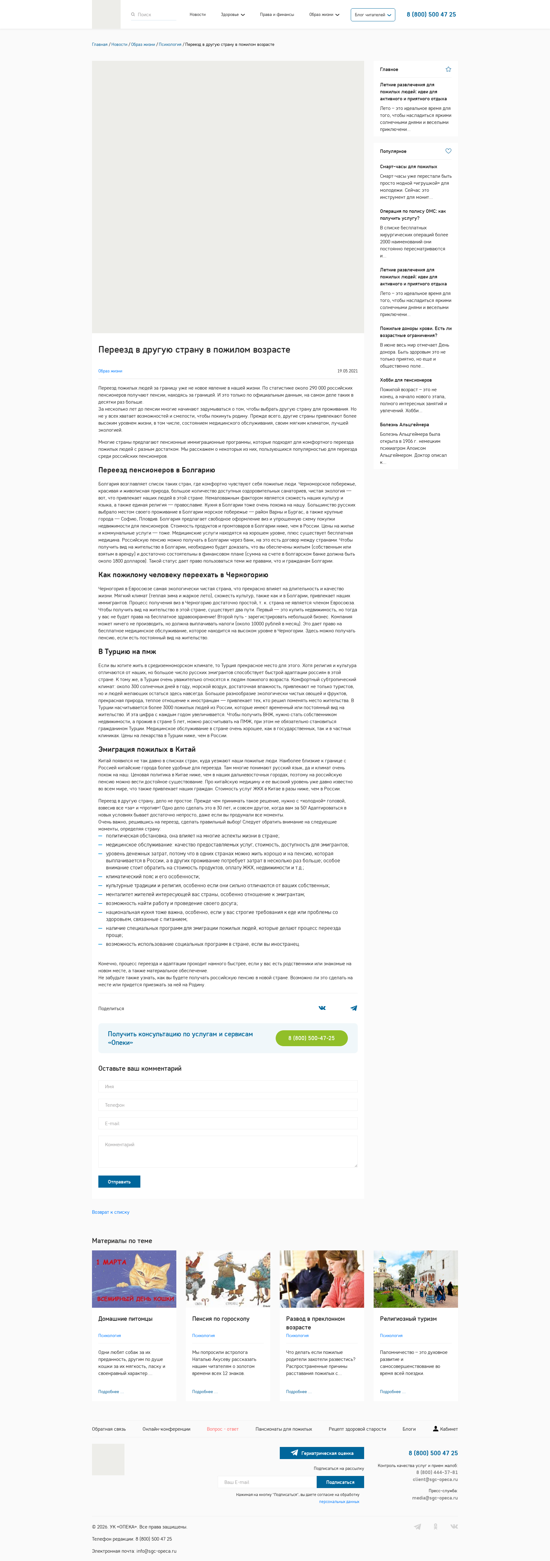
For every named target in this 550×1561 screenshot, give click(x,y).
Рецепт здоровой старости (357, 1429)
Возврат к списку (111, 1212)
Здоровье (230, 14)
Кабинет (448, 1429)
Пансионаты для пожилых (284, 1429)
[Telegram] (354, 1008)
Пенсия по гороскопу (221, 1318)
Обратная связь (109, 1429)
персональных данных (339, 1501)
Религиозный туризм (408, 1318)
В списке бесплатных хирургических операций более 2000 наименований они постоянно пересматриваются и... (414, 233)
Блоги (409, 1429)
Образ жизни (321, 14)
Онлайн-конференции (166, 1429)
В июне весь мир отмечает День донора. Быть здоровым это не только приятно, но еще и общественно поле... (416, 347)
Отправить (119, 1181)
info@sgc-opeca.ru (156, 1551)
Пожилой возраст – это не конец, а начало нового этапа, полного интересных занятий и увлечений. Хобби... (413, 395)
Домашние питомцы (125, 1318)
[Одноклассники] (338, 1008)
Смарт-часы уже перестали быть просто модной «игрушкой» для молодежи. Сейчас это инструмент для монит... (416, 181)
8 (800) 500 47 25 (431, 14)
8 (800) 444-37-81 (437, 1472)
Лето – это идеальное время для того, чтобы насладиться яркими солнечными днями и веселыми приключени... (415, 106)
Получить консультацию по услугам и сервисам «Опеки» (180, 1038)
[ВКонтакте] (322, 1008)
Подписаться (340, 1482)
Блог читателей (370, 15)
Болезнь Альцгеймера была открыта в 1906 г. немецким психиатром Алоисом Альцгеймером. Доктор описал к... (413, 443)
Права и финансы (277, 14)
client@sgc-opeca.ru (435, 1479)
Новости (198, 14)
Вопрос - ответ (223, 1429)
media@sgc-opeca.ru (435, 1497)
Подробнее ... (111, 1391)
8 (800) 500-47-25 (311, 1038)
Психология (109, 1335)
